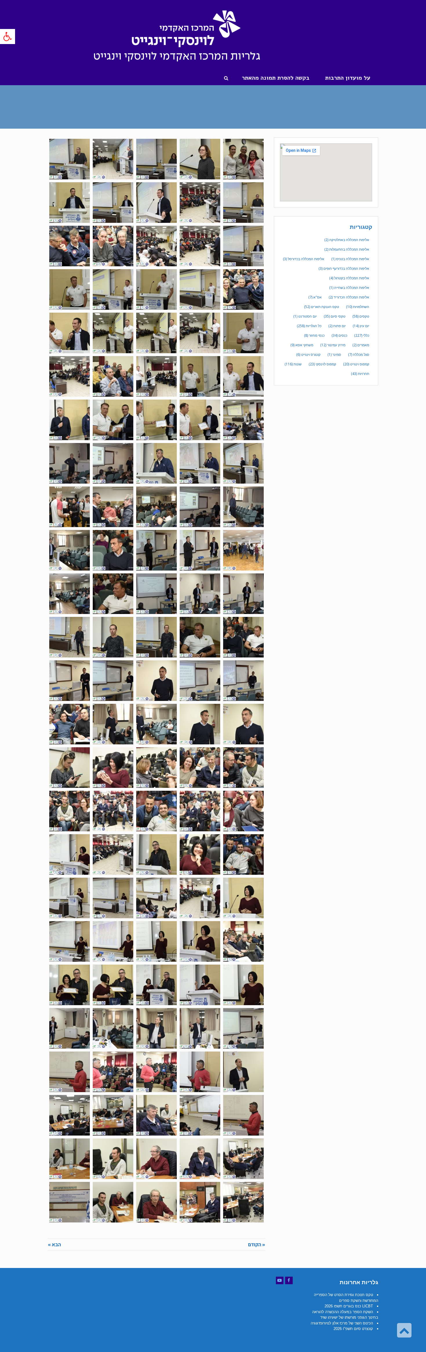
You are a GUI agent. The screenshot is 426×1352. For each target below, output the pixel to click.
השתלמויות (357, 306)
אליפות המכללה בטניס (350, 258)
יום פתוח (337, 325)
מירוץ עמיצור (332, 344)
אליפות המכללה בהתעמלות (346, 249)
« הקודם (256, 1244)
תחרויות (360, 373)
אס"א (315, 297)
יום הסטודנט (305, 316)
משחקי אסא (301, 344)
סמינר (334, 354)
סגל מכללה (358, 354)
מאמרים (360, 344)
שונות (293, 364)
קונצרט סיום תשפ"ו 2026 (353, 1329)
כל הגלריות (309, 325)
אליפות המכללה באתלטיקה (346, 239)
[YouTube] (279, 1280)
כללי (361, 335)
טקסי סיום (334, 316)
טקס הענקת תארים (321, 306)
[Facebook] (289, 1280)
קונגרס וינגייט (308, 354)
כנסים (339, 335)
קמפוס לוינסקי (322, 364)
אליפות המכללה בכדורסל (303, 258)
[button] (7, 36)
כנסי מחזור (314, 335)
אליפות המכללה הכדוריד (349, 297)
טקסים (360, 316)
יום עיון (361, 325)
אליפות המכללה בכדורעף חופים (343, 268)
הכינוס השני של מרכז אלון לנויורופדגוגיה (342, 1323)
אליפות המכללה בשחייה (349, 287)
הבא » (54, 1244)
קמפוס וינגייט (356, 364)
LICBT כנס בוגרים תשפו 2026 (349, 1306)
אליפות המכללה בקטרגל (349, 278)
